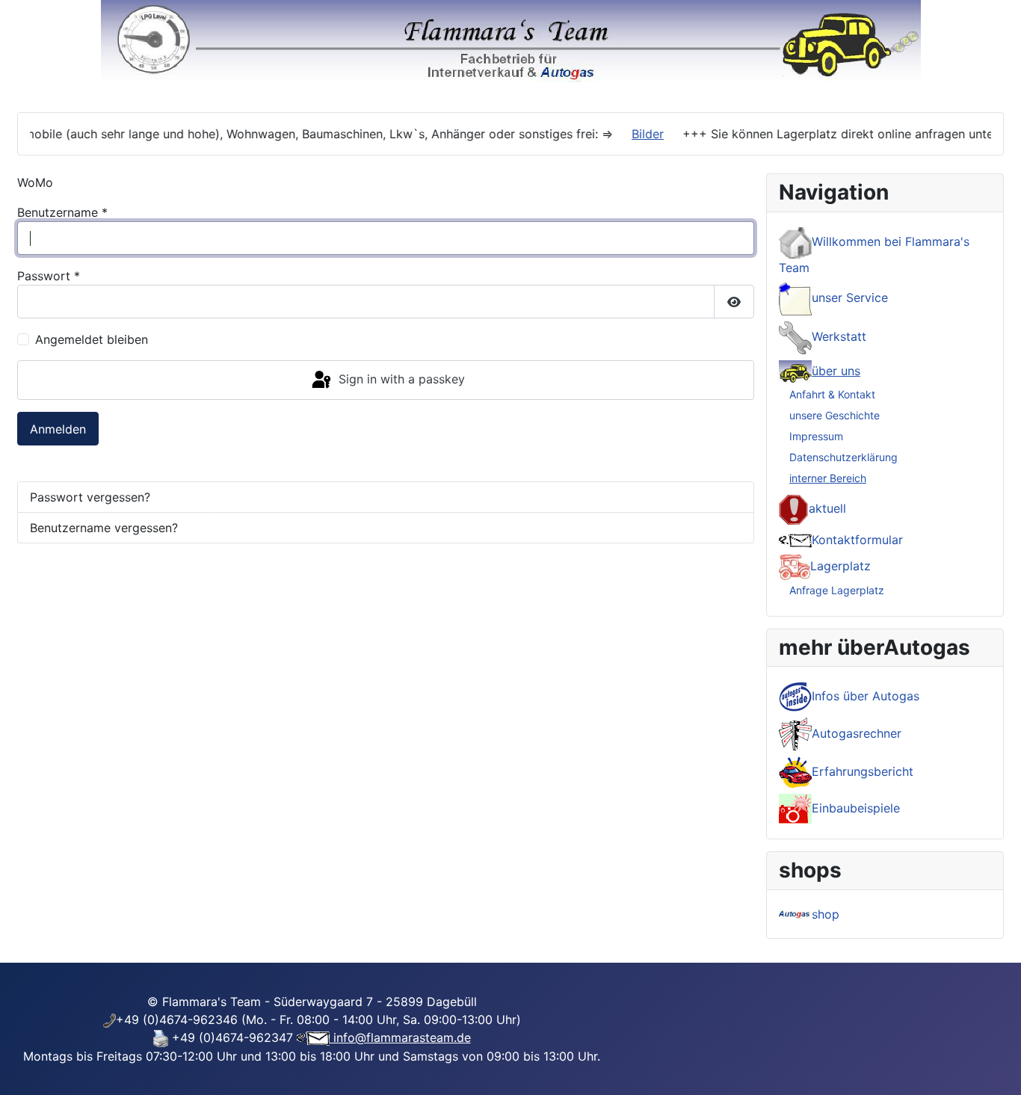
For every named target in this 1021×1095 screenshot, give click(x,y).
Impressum (816, 436)
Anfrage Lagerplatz (836, 590)
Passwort (48, 275)
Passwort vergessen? (90, 497)
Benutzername (62, 212)
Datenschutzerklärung (843, 457)
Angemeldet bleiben (91, 339)
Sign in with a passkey (400, 378)
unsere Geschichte (834, 415)
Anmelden (58, 429)
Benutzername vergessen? (104, 527)
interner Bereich (827, 478)
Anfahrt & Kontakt (832, 394)
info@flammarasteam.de (400, 1037)
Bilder (627, 133)
